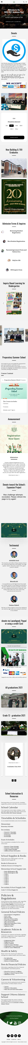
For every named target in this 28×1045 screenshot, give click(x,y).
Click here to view (13, 475)
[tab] (14, 380)
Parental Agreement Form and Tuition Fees (16, 251)
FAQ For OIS (16, 260)
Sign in (13, 410)
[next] (24, 303)
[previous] (3, 303)
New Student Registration (16, 241)
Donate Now (14, 137)
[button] (1, 1)
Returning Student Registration (16, 232)
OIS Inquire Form (16, 270)
